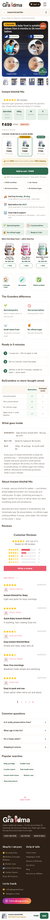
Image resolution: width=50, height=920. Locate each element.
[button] (10, 100)
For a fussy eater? (25, 738)
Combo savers (9, 769)
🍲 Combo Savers (10, 872)
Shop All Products (10, 876)
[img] (10, 585)
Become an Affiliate (34, 873)
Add (44, 915)
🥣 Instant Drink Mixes (12, 868)
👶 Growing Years (10, 853)
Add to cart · (25, 171)
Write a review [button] (25, 568)
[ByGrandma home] (12, 4)
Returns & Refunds (34, 861)
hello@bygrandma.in (14, 889)
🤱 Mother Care (9, 864)
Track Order (31, 853)
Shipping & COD (33, 857)
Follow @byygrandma (18, 901)
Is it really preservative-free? (25, 722)
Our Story (30, 865)
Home (4, 18)
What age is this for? (25, 730)
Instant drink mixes (11, 775)
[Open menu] (44, 4)
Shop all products (11, 781)
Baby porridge (9, 764)
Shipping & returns (25, 747)
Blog (28, 869)
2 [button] (21, 702)
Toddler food (25, 764)
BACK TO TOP (25, 800)
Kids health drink (26, 769)
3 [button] (25, 702)
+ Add (9, 266)
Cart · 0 (36, 4)
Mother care (29, 775)
